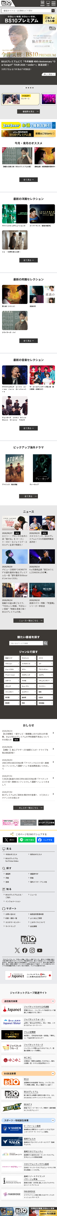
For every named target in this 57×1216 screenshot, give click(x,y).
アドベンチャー (43, 669)
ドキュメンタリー (44, 680)
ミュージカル (9, 669)
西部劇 (7, 703)
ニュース (33, 894)
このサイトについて (37, 922)
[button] (3, 48)
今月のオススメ (11, 854)
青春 (23, 703)
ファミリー (42, 686)
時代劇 (7, 697)
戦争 (40, 692)
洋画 (7, 878)
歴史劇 (24, 697)
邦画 (31, 878)
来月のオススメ (36, 854)
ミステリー (25, 692)
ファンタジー (9, 692)
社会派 (41, 697)
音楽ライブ (8, 658)
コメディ (41, 675)
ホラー (24, 669)
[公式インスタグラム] (32, 950)
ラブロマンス (26, 664)
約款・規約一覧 (11, 918)
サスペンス (25, 658)
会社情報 (33, 926)
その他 (24, 680)
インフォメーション (13, 901)
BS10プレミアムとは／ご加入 (14, 895)
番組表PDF (34, 874)
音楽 (7, 882)
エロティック (26, 675)
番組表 (8, 874)
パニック (8, 686)
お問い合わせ (10, 914)
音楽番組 (41, 703)
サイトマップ (10, 926)
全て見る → (29, 179)
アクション (8, 664)
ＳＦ (40, 664)
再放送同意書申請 (36, 914)
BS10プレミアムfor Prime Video (12, 859)
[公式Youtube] (39, 950)
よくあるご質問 (36, 918)
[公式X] (17, 950)
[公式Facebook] (24, 950)
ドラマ (41, 658)
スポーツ (8, 680)
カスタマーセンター (13, 922)
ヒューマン (25, 686)
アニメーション (10, 675)
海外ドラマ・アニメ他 (38, 882)
